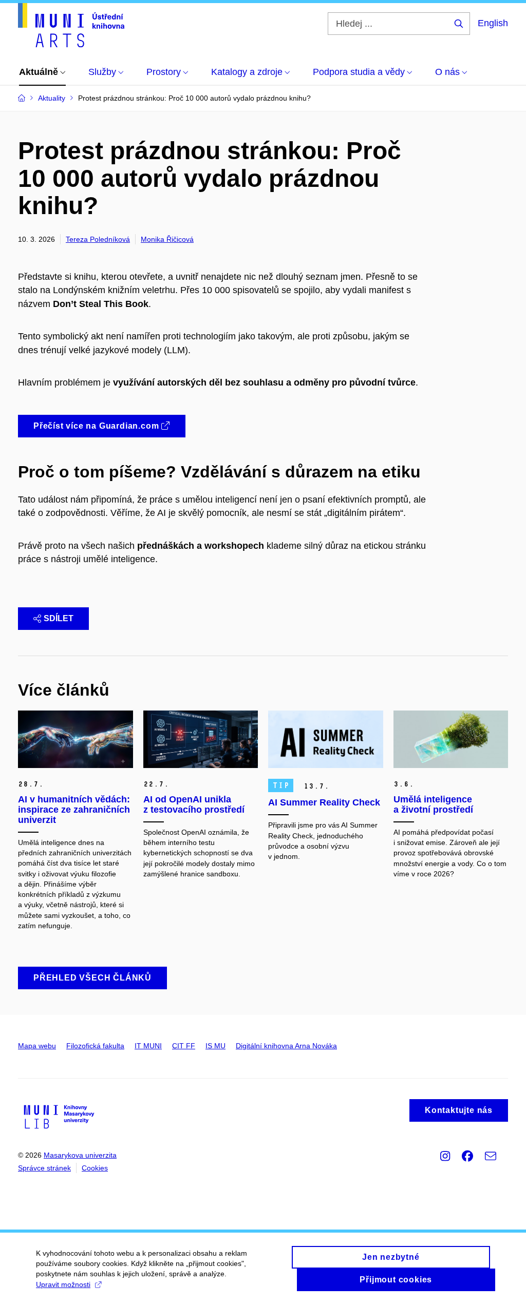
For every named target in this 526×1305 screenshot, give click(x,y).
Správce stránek (44, 1168)
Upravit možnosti (63, 1284)
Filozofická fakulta (95, 1046)
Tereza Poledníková (98, 239)
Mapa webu (37, 1046)
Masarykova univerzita (80, 1155)
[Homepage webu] (71, 25)
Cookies (95, 1168)
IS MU (215, 1046)
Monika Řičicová (167, 239)
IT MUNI (148, 1046)
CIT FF (183, 1046)
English (493, 23)
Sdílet (58, 618)
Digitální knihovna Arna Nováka (286, 1046)
